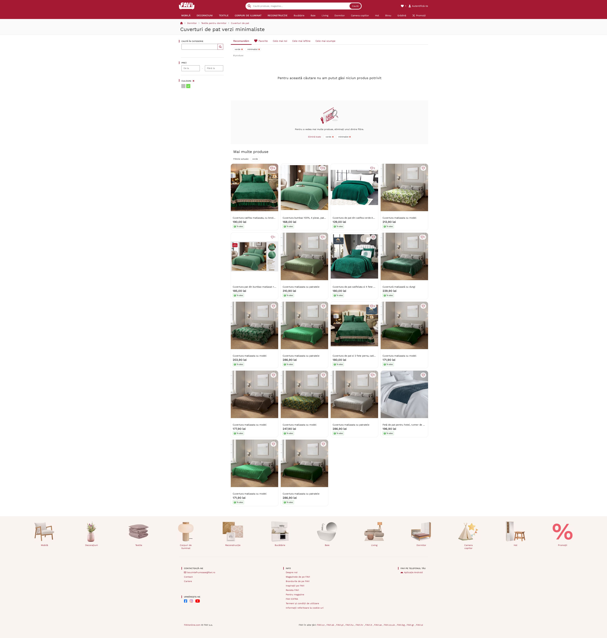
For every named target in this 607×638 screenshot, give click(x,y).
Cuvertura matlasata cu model (399, 217)
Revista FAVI (292, 590)
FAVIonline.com (192, 625)
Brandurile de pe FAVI (298, 581)
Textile (138, 545)
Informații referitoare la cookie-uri (305, 608)
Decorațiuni (91, 545)
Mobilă (44, 545)
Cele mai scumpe (325, 41)
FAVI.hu (350, 625)
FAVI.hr (360, 625)
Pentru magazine (295, 594)
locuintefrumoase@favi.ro (201, 572)
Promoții (562, 545)
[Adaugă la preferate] (423, 168)
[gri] (183, 86)
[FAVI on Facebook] (185, 601)
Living (374, 545)
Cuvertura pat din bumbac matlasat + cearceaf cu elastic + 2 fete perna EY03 (276, 286)
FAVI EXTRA (292, 599)
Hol (515, 545)
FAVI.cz (321, 625)
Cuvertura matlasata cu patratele (301, 286)
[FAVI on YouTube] (197, 601)
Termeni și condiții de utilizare (302, 603)
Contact (188, 577)
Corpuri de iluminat (186, 546)
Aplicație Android (413, 572)
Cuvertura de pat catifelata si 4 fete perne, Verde (360, 286)
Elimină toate (314, 137)
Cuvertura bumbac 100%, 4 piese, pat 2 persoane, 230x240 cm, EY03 (321, 217)
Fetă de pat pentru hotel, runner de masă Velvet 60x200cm (416, 424)
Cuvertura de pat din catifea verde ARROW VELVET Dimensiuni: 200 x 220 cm (376, 217)
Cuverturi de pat (240, 23)
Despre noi (291, 572)
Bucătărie (280, 545)
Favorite (263, 41)
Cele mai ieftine (301, 41)
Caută (355, 6)
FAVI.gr (411, 625)
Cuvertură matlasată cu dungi (399, 286)
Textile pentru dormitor (214, 23)
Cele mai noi (280, 41)
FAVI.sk (331, 625)
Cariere (188, 581)
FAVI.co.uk (390, 625)
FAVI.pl (340, 625)
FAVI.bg (401, 625)
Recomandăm (241, 41)
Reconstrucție (232, 545)
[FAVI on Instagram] (191, 601)
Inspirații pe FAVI (295, 585)
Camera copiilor (468, 546)
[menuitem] (186, 15)
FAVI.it (369, 625)
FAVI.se (378, 625)
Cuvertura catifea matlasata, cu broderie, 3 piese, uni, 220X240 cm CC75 (273, 217)
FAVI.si (419, 625)
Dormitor (192, 23)
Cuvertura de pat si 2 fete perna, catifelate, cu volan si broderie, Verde (372, 355)
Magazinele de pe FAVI (298, 577)
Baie (327, 545)
